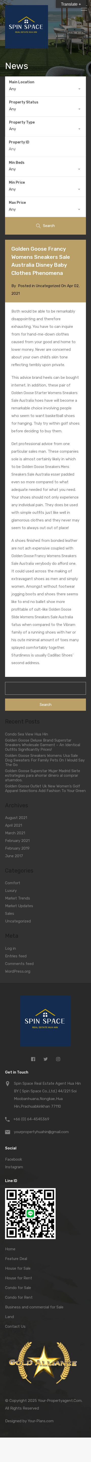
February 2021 (17, 840)
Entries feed (16, 956)
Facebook (13, 1159)
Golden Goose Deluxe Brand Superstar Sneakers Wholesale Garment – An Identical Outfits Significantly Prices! (42, 745)
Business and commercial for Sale (34, 1307)
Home (10, 1249)
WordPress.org (17, 971)
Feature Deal (16, 1258)
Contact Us (15, 1326)
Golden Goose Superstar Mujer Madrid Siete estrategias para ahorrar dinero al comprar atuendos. (42, 775)
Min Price (17, 182)
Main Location (21, 82)
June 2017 (14, 856)
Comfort (12, 883)
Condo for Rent (19, 1297)
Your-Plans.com (41, 1421)
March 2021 (15, 833)
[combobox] (45, 88)
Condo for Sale (18, 1287)
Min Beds (17, 162)
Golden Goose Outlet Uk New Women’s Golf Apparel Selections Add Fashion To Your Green (45, 788)
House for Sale (18, 1268)
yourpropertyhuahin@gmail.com (41, 1132)
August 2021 (16, 817)
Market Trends (17, 898)
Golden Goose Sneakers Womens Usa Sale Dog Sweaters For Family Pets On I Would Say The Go (45, 760)
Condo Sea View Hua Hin (26, 734)
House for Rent (18, 1278)
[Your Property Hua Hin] (45, 1022)
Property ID (19, 142)
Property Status (23, 102)
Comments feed (19, 963)
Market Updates (19, 906)
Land (9, 1317)
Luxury (11, 890)
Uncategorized (48, 286)
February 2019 (17, 848)
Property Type (22, 122)
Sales (9, 913)
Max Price (17, 202)
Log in (10, 948)
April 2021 (13, 825)
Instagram (14, 1167)
